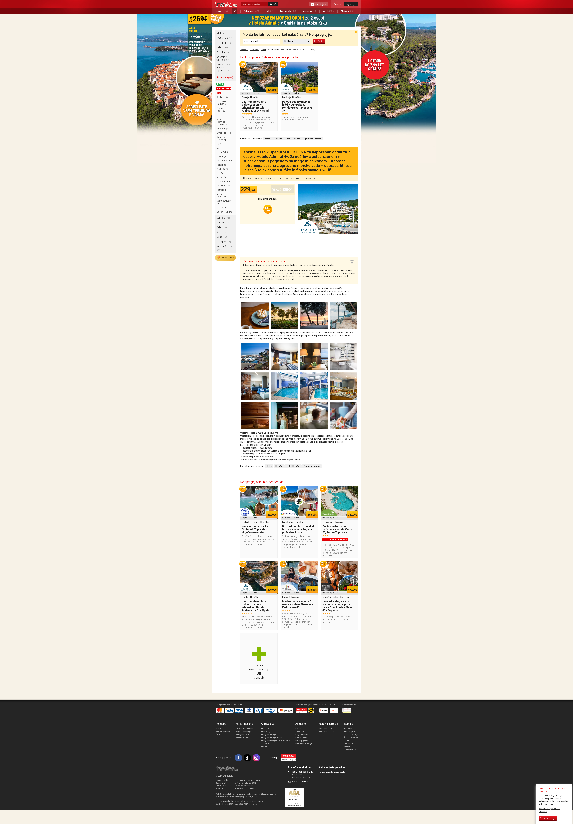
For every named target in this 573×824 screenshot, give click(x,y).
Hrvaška (220, 173)
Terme (219, 144)
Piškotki (264, 746)
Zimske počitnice (224, 133)
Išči (275, 4)
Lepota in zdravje (351, 734)
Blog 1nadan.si (301, 734)
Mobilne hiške (222, 128)
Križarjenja (309, 11)
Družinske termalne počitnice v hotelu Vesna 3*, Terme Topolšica (337, 529)
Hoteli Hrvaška (293, 466)
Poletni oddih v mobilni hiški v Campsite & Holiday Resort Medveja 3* (297, 106)
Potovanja (251, 11)
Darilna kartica (225, 257)
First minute (221, 208)
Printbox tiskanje (242, 737)
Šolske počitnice (224, 160)
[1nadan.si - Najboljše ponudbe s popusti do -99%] (226, 4)
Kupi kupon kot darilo (268, 199)
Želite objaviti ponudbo (327, 732)
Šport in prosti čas (351, 737)
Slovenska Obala (224, 185)
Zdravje (347, 746)
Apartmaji (220, 148)
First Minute (288, 11)
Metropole (221, 190)
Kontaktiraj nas (267, 732)
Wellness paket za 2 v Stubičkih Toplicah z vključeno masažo (255, 529)
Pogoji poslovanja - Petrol (271, 737)
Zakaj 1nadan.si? (325, 729)
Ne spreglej (224, 88)
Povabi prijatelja (301, 740)
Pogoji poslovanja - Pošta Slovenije (275, 740)
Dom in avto (349, 743)
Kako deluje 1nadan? (244, 729)
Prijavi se (337, 4)
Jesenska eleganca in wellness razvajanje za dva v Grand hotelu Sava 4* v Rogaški (337, 606)
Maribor (223, 222)
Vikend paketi (222, 169)
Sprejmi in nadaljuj (547, 818)
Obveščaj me (320, 4)
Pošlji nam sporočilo (300, 781)
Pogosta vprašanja (243, 732)
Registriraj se (351, 4)
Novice (298, 729)
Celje (221, 227)
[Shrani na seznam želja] (273, 65)
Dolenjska (223, 241)
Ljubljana (222, 11)
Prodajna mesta (242, 734)
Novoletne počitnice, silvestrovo (221, 122)
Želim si (219, 734)
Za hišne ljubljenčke (225, 212)
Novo (220, 84)
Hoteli (219, 93)
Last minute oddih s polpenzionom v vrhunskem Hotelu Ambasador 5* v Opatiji (256, 106)
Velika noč (221, 165)
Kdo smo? (265, 729)
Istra (218, 115)
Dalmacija (221, 177)
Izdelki (328, 11)
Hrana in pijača (350, 732)
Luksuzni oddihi (223, 181)
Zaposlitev (299, 732)
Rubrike (348, 723)
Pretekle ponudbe (223, 732)
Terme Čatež (222, 152)
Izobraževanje (350, 749)
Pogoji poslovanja (268, 734)
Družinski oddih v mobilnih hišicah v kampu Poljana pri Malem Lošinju (298, 529)
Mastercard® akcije (303, 743)
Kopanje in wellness (222, 58)
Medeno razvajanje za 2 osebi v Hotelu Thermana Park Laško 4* (297, 604)
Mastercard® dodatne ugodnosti (223, 67)
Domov (218, 729)
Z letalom (347, 11)
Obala (221, 236)
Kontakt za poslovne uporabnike (332, 772)
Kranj (221, 232)
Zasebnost (265, 743)
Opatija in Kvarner (224, 97)
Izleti (269, 11)
